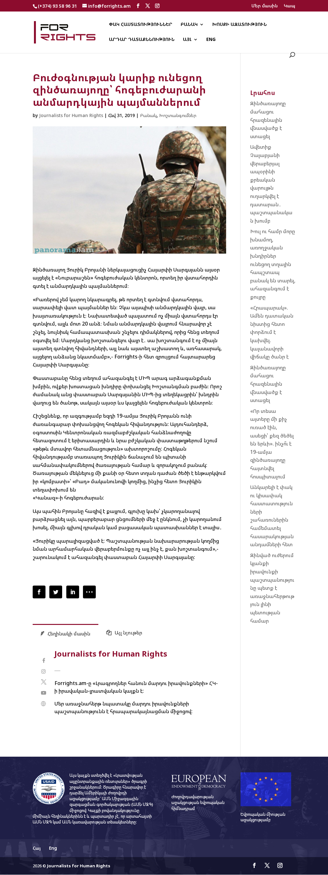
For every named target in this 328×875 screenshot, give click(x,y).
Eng (211, 39)
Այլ (187, 39)
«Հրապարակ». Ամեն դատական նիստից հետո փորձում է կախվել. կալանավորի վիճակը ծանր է (271, 332)
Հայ (37, 848)
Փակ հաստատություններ (140, 24)
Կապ (289, 6)
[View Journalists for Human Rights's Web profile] (43, 703)
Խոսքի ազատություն (239, 24)
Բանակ (189, 24)
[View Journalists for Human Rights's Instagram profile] (43, 671)
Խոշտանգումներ (177, 115)
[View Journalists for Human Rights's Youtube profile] (43, 693)
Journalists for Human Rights (71, 115)
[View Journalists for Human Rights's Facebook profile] (43, 660)
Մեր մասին (264, 6)
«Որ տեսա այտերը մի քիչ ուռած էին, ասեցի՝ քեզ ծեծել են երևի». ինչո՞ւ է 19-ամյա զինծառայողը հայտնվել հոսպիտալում (272, 443)
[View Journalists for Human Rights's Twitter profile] (43, 682)
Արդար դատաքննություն (142, 39)
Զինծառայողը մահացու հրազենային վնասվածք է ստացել (268, 119)
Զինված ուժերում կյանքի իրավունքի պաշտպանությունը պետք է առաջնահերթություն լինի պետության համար (272, 588)
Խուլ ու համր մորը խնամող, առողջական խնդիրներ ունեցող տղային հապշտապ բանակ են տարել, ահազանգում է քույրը (272, 264)
